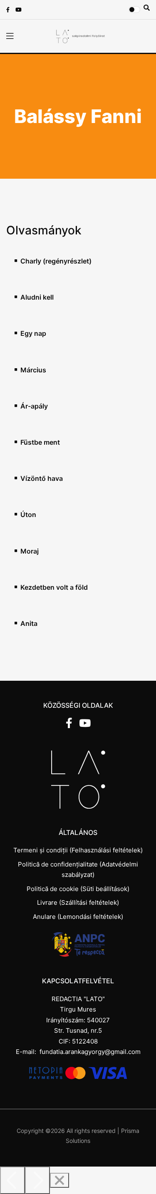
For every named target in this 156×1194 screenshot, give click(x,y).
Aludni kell (37, 297)
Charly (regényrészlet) (56, 261)
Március (33, 370)
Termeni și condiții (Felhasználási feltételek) (78, 850)
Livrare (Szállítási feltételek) (78, 902)
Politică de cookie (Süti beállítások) (78, 889)
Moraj (29, 551)
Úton (28, 515)
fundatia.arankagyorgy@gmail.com (90, 1052)
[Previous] (12, 1180)
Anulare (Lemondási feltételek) (78, 917)
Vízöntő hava (41, 479)
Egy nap (33, 333)
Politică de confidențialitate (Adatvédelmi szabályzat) (78, 869)
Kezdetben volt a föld (54, 587)
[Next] (37, 1180)
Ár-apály (34, 406)
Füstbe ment (40, 442)
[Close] (59, 1180)
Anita (28, 624)
